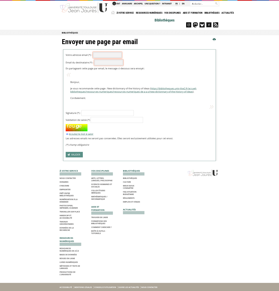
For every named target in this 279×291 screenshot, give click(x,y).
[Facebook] (208, 24)
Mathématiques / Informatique (99, 197)
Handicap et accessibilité (66, 216)
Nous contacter (68, 178)
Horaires (64, 182)
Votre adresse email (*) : (79, 55)
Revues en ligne (67, 258)
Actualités (227, 12)
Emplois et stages (131, 202)
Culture (127, 182)
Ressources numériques (149, 12)
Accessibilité (66, 287)
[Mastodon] (195, 24)
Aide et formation (192, 12)
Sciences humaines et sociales (101, 185)
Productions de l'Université (67, 273)
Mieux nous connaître (128, 187)
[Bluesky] (202, 24)
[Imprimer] (214, 40)
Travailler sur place (70, 211)
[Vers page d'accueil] (84, 7)
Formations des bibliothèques (99, 222)
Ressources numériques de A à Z (69, 249)
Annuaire (127, 3)
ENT (118, 3)
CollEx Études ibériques (98, 191)
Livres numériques (69, 262)
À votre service (125, 12)
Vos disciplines (172, 12)
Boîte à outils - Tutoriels (98, 232)
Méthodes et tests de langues (70, 267)
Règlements (129, 198)
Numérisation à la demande (68, 200)
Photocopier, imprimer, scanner (69, 206)
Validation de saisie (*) (78, 120)
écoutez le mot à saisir (81, 134)
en (183, 3)
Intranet (167, 3)
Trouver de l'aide (99, 217)
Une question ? (152, 3)
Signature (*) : (73, 113)
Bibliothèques (211, 12)
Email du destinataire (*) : (79, 62)
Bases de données (68, 254)
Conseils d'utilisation (105, 287)
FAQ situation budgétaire (129, 193)
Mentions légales (83, 287)
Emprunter (65, 189)
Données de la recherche (67, 229)
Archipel (138, 3)
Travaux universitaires (67, 222)
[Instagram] (188, 24)
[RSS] (215, 24)
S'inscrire (64, 186)
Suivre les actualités (128, 287)
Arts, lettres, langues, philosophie (101, 179)
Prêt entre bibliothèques (67, 194)
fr (176, 3)
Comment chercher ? (101, 227)
